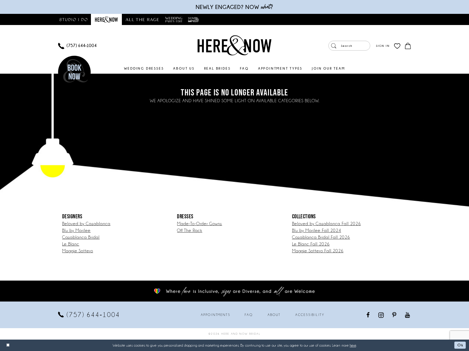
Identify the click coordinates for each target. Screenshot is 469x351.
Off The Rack (189, 230)
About (274, 315)
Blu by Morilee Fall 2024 (316, 230)
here (353, 345)
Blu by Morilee (76, 230)
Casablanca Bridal (81, 237)
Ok (460, 345)
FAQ (249, 315)
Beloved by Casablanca (86, 223)
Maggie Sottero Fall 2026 (318, 251)
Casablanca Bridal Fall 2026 (321, 237)
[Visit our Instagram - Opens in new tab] (381, 314)
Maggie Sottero (77, 251)
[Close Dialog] (8, 345)
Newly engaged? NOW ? (234, 7)
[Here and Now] (234, 45)
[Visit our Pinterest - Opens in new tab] (394, 314)
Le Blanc (70, 244)
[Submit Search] (333, 46)
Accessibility (310, 315)
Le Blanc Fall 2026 (311, 244)
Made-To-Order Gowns (199, 223)
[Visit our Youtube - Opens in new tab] (408, 314)
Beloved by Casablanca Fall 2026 (326, 223)
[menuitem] (77, 46)
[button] (382, 45)
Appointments (215, 315)
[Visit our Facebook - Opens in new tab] (368, 314)
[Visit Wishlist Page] (397, 46)
